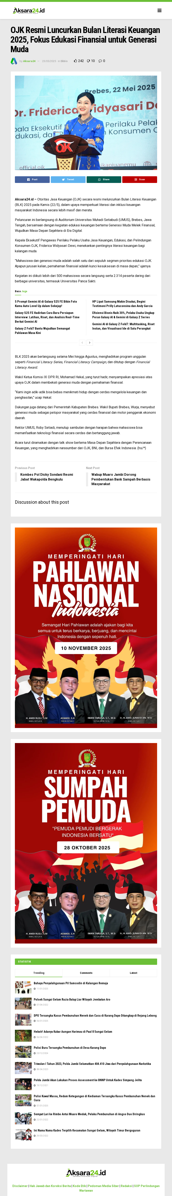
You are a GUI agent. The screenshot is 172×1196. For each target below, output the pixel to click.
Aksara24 (29, 61)
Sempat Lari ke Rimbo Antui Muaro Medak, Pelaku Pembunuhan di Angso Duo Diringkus (89, 1114)
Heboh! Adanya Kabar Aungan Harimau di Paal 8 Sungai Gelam (73, 1031)
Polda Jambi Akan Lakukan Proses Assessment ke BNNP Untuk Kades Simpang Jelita (88, 1080)
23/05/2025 (49, 61)
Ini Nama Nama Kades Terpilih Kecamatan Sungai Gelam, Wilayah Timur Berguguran (87, 1130)
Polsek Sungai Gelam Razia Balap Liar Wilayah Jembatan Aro (72, 999)
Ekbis (64, 61)
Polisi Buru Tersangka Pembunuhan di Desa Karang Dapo (70, 1047)
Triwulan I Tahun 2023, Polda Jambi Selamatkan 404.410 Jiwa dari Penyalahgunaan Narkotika (92, 1063)
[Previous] (82, 343)
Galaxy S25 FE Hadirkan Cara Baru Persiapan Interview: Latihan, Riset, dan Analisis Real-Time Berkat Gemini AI (47, 317)
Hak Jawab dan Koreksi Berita (50, 1186)
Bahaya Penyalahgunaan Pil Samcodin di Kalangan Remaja (71, 983)
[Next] (90, 343)
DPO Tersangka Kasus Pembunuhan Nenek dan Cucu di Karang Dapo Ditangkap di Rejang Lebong (95, 1015)
